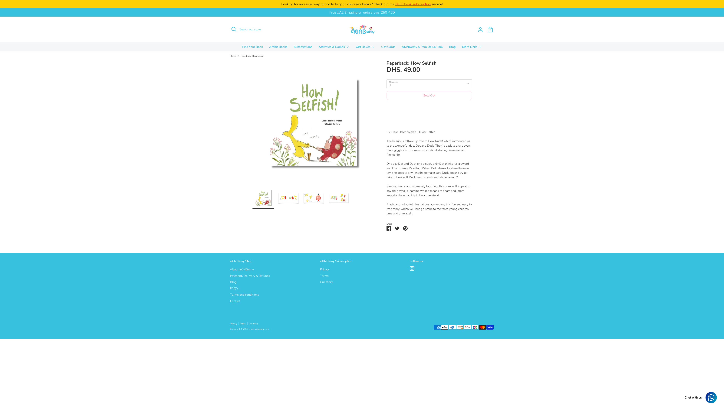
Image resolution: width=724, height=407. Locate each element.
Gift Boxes (363, 47)
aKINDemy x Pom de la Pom (422, 47)
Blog (452, 47)
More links (470, 47)
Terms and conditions (244, 295)
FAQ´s (234, 288)
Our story (326, 282)
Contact (235, 301)
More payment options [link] (429, 116)
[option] (313, 123)
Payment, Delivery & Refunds (250, 276)
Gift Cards (388, 47)
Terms (324, 276)
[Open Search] (234, 29)
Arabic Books (278, 47)
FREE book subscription (413, 4)
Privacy (325, 269)
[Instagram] (412, 268)
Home (233, 55)
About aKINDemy (242, 269)
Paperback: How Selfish (252, 55)
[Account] (480, 29)
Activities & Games (332, 47)
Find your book (252, 47)
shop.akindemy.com (259, 328)
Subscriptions (303, 47)
